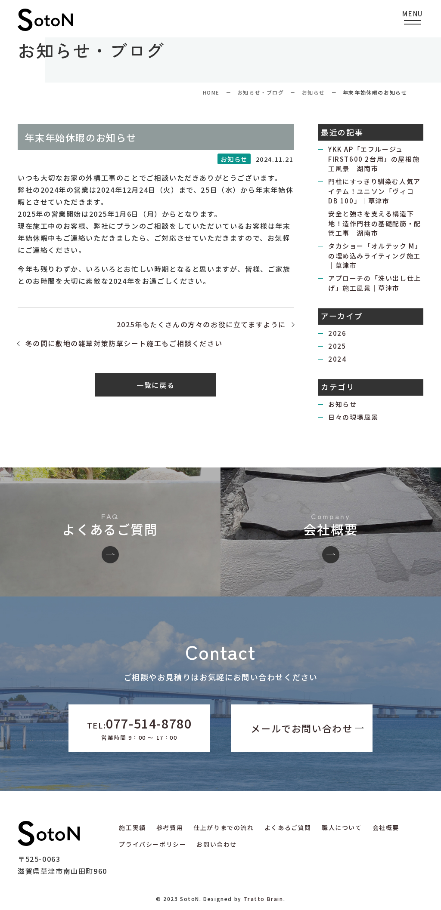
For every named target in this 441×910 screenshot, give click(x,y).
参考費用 (169, 827)
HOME (211, 92)
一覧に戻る (155, 385)
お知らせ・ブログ (260, 92)
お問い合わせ (216, 844)
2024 (337, 358)
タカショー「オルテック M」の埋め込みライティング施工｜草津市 (375, 255)
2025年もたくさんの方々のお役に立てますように (201, 324)
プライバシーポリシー (152, 844)
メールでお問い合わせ (301, 728)
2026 (337, 333)
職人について (342, 827)
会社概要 (386, 827)
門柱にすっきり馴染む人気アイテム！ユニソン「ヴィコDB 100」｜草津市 (374, 191)
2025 (337, 345)
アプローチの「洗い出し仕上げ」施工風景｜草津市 (374, 283)
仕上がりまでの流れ (223, 827)
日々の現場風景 (353, 416)
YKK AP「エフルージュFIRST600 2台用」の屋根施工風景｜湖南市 (373, 158)
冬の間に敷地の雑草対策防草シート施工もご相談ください (123, 343)
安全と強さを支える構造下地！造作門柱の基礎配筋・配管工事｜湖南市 (374, 223)
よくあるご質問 (287, 827)
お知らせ (313, 92)
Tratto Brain (263, 898)
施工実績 (132, 827)
